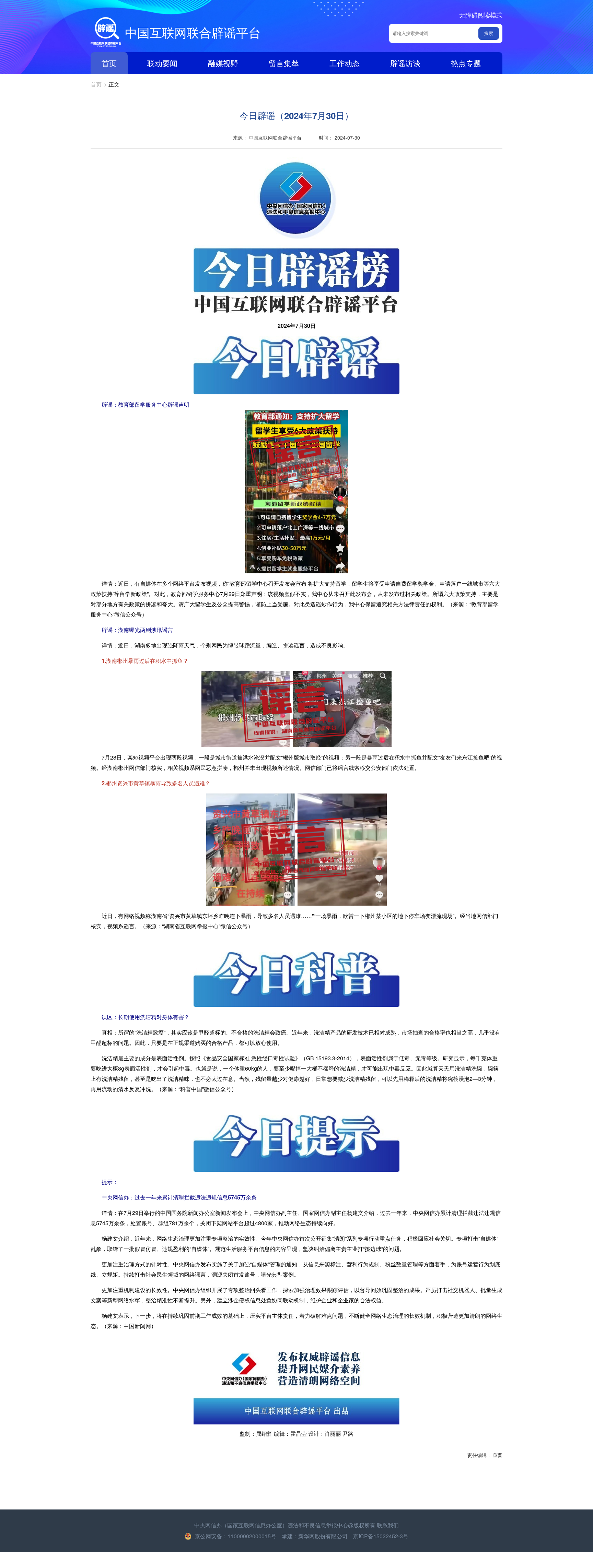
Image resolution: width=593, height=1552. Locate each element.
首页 (109, 63)
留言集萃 (284, 63)
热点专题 (466, 63)
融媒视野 (223, 63)
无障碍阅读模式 (480, 14)
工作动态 (344, 63)
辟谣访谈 (405, 63)
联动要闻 (162, 63)
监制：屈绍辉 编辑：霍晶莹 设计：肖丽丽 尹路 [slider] (296, 1433)
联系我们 (388, 1525)
